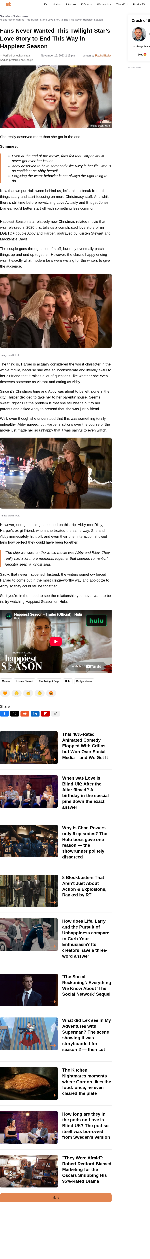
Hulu (67, 681)
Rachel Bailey (103, 55)
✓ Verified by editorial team (16, 55)
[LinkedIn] (35, 714)
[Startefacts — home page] (8, 4)
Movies (56, 4)
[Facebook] (4, 714)
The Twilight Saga (49, 681)
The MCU (122, 4)
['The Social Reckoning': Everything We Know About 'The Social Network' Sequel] (56, 990)
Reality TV (139, 4)
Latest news (21, 16)
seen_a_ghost (30, 564)
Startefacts (6, 16)
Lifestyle (71, 4)
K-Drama (86, 4)
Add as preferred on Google (16, 59)
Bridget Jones (84, 681)
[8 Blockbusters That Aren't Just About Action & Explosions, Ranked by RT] (56, 891)
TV (45, 4)
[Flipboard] (45, 714)
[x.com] (14, 714)
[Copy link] (55, 714)
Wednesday (104, 4)
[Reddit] (24, 714)
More (55, 1197)
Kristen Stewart (24, 681)
